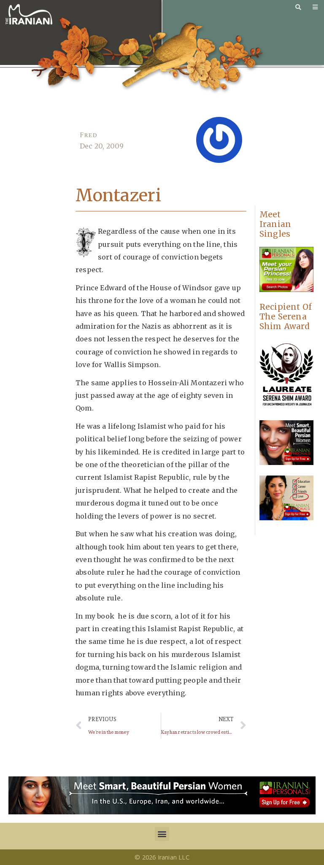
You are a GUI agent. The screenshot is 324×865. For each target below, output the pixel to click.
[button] (162, 834)
